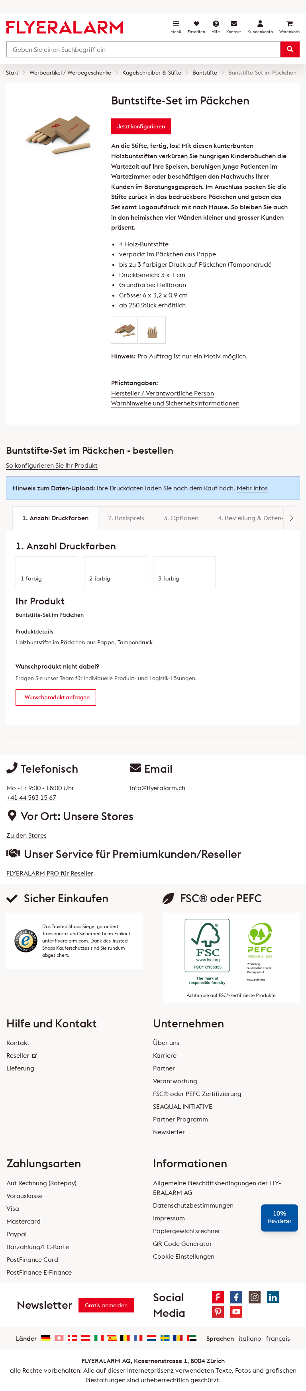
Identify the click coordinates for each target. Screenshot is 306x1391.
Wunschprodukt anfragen (57, 697)
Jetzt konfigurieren (141, 126)
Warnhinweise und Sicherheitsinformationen (175, 403)
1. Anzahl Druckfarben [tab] (55, 518)
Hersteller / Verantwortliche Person (162, 393)
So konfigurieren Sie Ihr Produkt (52, 465)
